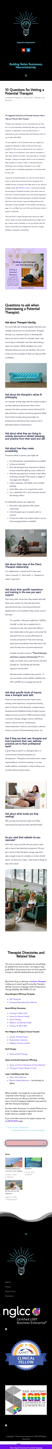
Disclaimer (9, 1296)
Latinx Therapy (15, 1019)
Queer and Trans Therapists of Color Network (27, 1065)
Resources (8, 100)
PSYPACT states (24, 188)
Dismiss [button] (39, 1447)
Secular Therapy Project (19, 1037)
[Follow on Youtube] (24, 50)
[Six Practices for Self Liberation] (13, 1185)
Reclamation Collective (19, 1040)
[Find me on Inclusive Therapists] (6, 1329)
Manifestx (28, 1168)
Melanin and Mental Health (21, 1022)
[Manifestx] (33, 1162)
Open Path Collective (18, 1077)
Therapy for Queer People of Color (23, 1068)
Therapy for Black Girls (18, 1013)
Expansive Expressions (14, 97)
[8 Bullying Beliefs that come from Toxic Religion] (13, 1162)
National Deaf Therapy (19, 1054)
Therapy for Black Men (18, 1025)
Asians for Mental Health (19, 1016)
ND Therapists (15, 999)
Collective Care (39, 97)
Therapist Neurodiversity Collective (23, 1002)
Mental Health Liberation (19, 1080)
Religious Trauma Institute (20, 1043)
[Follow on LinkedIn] (28, 50)
